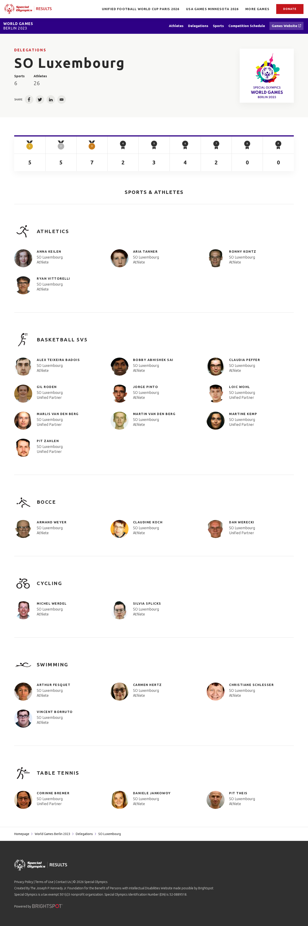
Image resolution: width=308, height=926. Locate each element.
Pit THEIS (238, 793)
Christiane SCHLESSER (251, 685)
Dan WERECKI (241, 522)
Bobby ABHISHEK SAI (153, 360)
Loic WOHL (239, 387)
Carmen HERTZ (147, 685)
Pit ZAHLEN (48, 441)
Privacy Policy (23, 882)
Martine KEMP (243, 414)
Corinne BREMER (53, 793)
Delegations (30, 50)
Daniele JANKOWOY (152, 793)
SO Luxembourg (50, 257)
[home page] (28, 8)
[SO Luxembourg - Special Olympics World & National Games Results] (267, 75)
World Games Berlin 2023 (52, 834)
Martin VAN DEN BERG (154, 414)
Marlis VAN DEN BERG (58, 414)
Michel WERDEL (52, 603)
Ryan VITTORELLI (53, 278)
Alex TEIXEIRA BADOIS (58, 360)
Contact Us (63, 882)
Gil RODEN (47, 387)
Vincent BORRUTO (55, 712)
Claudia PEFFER (244, 360)
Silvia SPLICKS (147, 603)
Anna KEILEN (49, 251)
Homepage (21, 834)
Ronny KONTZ (242, 251)
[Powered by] (47, 906)
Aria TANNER (145, 251)
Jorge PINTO (145, 387)
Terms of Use (44, 882)
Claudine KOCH (148, 522)
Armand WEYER (52, 522)
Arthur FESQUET (53, 685)
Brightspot (205, 888)
